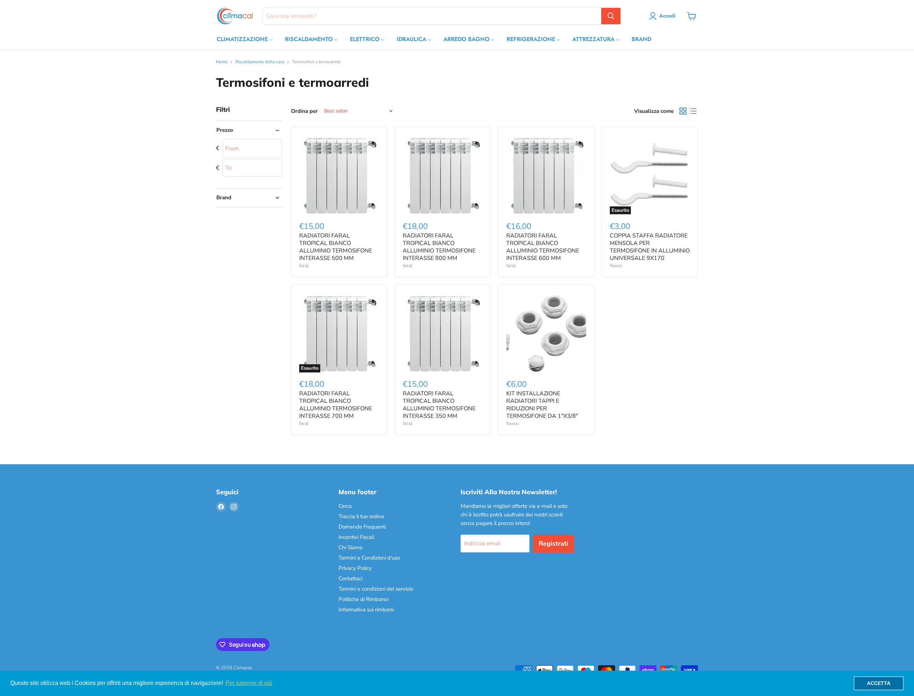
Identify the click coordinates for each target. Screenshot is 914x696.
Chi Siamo (350, 547)
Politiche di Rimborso (363, 599)
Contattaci (350, 578)
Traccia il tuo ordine (361, 516)
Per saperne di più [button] (249, 683)
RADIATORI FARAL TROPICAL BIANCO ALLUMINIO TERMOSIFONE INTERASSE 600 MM (542, 247)
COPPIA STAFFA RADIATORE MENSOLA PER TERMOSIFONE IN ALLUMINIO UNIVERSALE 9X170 (650, 247)
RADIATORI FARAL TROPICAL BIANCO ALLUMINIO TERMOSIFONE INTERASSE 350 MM (439, 405)
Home (221, 62)
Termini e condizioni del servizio (375, 588)
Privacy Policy (355, 568)
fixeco (616, 265)
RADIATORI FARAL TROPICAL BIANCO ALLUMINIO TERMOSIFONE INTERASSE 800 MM (439, 247)
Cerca (345, 506)
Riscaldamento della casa (259, 62)
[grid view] (683, 111)
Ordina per (304, 111)
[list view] (693, 111)
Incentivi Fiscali (356, 537)
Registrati (553, 543)
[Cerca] (611, 16)
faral (304, 265)
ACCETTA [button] (878, 683)
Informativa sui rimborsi (366, 609)
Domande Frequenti (362, 526)
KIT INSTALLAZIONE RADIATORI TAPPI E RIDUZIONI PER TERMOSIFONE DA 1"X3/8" (542, 405)
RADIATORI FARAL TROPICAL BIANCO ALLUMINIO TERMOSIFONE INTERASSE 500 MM (335, 247)
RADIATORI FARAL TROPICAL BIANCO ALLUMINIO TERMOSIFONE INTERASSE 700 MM (335, 405)
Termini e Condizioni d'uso (369, 557)
